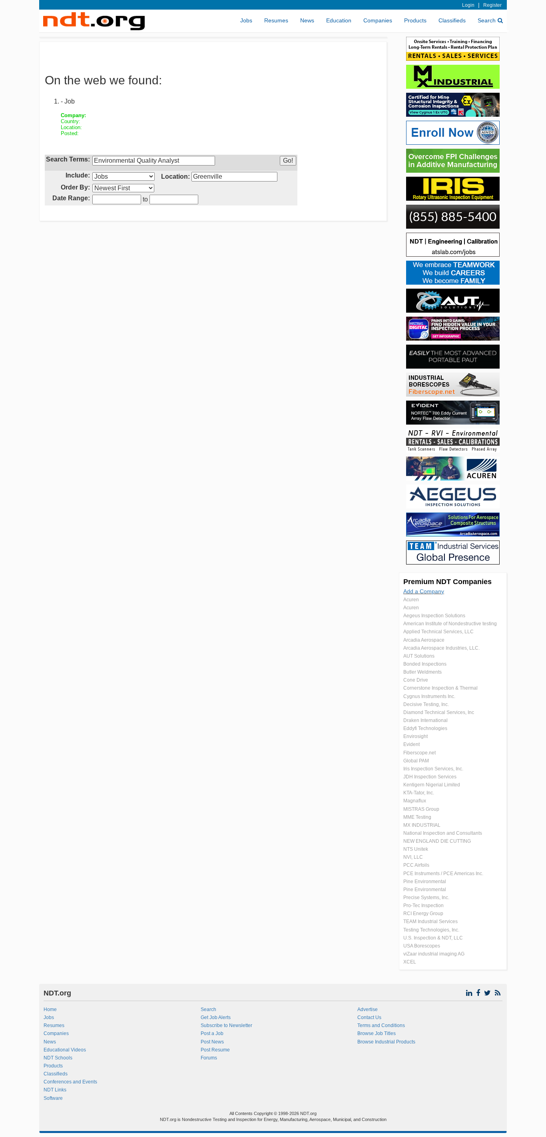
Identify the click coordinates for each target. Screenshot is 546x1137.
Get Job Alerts (216, 1017)
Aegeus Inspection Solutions (434, 615)
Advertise (367, 1009)
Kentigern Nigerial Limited (431, 785)
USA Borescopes (421, 946)
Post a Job (212, 1033)
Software (53, 1098)
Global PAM (416, 761)
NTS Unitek (415, 849)
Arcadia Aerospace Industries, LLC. (441, 648)
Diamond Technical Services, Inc (438, 712)
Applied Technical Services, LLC (438, 631)
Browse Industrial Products (386, 1042)
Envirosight (415, 736)
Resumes (276, 20)
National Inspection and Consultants (442, 833)
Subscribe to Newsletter (226, 1025)
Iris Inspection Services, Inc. (433, 769)
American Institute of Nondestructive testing (450, 623)
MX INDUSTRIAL (421, 825)
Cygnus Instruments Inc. (429, 696)
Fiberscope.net (419, 753)
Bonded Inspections (424, 664)
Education (338, 20)
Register (492, 5)
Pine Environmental (424, 881)
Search (487, 20)
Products (415, 20)
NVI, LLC (413, 857)
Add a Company (423, 591)
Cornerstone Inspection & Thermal (440, 688)
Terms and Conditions (381, 1025)
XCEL (409, 962)
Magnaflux (414, 801)
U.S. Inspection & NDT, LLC (433, 938)
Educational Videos (65, 1050)
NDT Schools (58, 1058)
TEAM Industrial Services (430, 921)
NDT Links (55, 1090)
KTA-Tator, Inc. (418, 793)
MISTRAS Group (421, 809)
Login (468, 5)
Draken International (425, 720)
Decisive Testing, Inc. (426, 704)
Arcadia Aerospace (423, 640)
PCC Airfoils (416, 865)
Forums (209, 1058)
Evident (411, 744)
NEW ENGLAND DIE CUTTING (437, 841)
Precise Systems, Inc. (426, 897)
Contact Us (369, 1017)
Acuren (411, 599)
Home (50, 1009)
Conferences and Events (70, 1082)
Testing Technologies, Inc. (431, 930)
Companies (377, 20)
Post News (212, 1042)
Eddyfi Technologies (425, 728)
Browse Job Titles (376, 1033)
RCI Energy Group (423, 913)
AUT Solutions (418, 656)
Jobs (246, 20)
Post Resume (215, 1050)
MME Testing (417, 817)
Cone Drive (415, 680)
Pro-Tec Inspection (423, 905)
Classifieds (452, 20)
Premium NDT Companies (447, 582)
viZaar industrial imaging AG (433, 954)
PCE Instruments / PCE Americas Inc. (443, 873)
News (307, 20)
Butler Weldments (422, 672)
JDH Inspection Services (429, 777)
